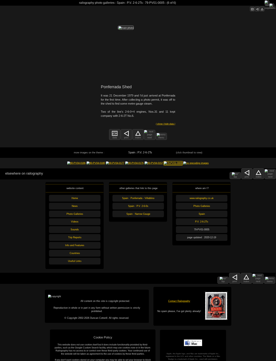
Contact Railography (179, 301)
